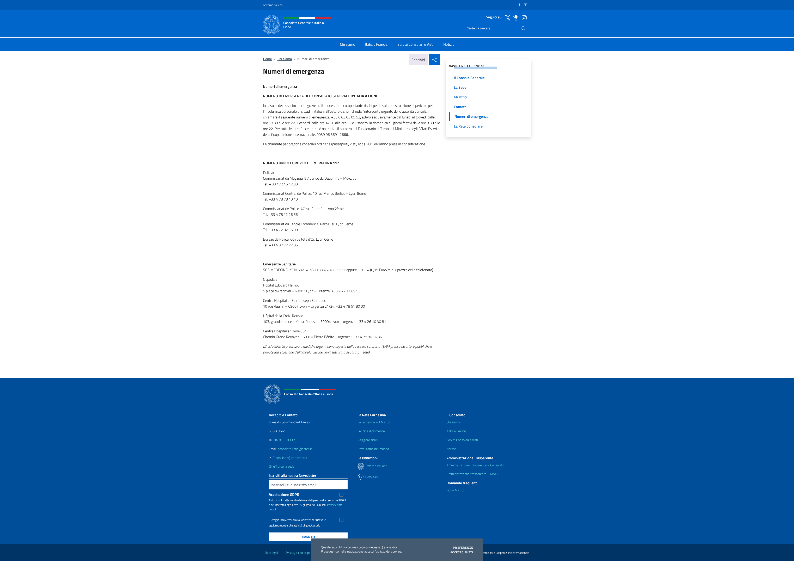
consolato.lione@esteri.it (295, 448)
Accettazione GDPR (284, 494)
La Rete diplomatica (371, 431)
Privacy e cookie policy (300, 552)
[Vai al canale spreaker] (515, 17)
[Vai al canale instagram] (523, 17)
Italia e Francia (456, 431)
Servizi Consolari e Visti (462, 439)
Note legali (272, 552)
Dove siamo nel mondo (373, 448)
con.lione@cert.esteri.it (291, 457)
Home (267, 58)
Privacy (331, 505)
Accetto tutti (461, 552)
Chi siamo (284, 58)
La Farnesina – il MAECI (374, 422)
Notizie (451, 448)
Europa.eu (371, 476)
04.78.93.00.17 (284, 439)
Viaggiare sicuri (368, 439)
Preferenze (463, 547)
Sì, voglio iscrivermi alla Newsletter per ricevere (297, 520)
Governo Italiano (272, 5)
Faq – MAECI (455, 490)
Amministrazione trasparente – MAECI (473, 473)
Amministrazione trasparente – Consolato (475, 465)
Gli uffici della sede (281, 466)
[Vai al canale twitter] (506, 17)
